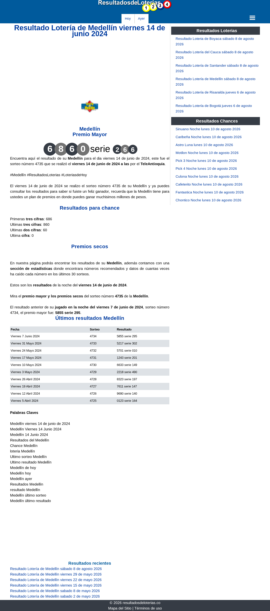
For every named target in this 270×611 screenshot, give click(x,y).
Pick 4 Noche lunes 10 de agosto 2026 (206, 168)
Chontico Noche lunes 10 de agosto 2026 (208, 200)
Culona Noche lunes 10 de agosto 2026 (207, 176)
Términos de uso (148, 608)
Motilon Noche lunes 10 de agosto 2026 (207, 153)
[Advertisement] (89, 62)
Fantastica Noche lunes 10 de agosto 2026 (210, 192)
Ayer (141, 18)
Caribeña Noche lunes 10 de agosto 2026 (209, 137)
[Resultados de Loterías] (135, 11)
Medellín (89, 129)
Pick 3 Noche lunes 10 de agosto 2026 (206, 161)
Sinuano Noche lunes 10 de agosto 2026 (208, 129)
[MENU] (252, 17)
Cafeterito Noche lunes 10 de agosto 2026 (209, 184)
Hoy (128, 18)
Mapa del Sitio (119, 608)
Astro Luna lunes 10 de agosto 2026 (204, 145)
